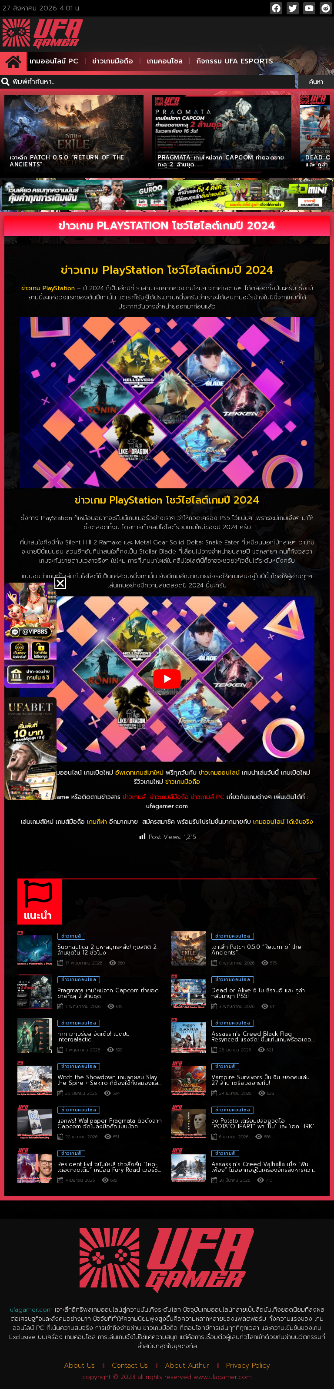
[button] (60, 583)
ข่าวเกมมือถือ (112, 61)
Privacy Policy (248, 1365)
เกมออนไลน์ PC (54, 61)
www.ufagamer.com (223, 1377)
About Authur (187, 1365)
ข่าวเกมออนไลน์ (219, 772)
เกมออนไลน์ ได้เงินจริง (283, 821)
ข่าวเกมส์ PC (207, 797)
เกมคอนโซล (165, 61)
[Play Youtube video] (167, 679)
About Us (79, 1365)
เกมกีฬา (97, 821)
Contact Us (130, 1365)
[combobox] (147, 82)
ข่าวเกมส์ (134, 797)
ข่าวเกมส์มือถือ (169, 797)
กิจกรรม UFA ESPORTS (235, 61)
